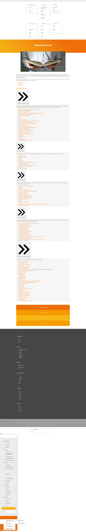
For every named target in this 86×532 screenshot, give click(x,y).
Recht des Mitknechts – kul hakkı (24, 292)
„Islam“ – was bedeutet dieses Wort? (25, 126)
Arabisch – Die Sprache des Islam (25, 264)
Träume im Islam (22, 299)
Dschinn (20, 116)
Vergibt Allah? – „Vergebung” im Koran (26, 140)
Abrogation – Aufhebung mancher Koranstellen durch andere (30, 109)
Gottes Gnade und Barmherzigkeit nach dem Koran (28, 123)
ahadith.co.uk (20, 83)
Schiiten (20, 200)
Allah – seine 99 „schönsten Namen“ (25, 110)
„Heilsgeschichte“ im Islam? (24, 228)
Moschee (20, 290)
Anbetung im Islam (22, 155)
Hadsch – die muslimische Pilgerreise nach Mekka (28, 162)
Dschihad (20, 158)
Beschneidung (21, 265)
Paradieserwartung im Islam (24, 132)
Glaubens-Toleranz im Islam (24, 227)
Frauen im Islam (21, 274)
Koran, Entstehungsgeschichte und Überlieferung (27, 127)
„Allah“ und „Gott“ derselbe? (24, 111)
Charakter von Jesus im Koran (24, 224)
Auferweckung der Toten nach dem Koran (26, 114)
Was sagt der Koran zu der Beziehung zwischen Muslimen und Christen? (31, 238)
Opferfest (20, 167)
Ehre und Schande (22, 269)
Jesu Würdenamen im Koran (24, 232)
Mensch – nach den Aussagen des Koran (26, 129)
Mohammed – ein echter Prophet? (25, 131)
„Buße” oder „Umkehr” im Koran (25, 266)
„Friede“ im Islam (22, 275)
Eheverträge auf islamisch (23, 268)
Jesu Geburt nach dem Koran (24, 229)
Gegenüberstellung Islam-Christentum (26, 225)
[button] (23, 97)
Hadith (20, 279)
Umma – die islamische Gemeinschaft (25, 300)
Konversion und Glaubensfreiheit (25, 233)
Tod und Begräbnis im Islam (24, 297)
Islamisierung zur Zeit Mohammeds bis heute (27, 164)
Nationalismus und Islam (23, 291)
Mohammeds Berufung (23, 192)
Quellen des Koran (22, 136)
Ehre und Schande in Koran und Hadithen (26, 270)
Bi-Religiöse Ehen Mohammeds (24, 189)
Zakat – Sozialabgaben (23, 168)
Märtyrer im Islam (22, 287)
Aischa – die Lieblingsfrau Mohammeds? (26, 185)
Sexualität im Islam (22, 296)
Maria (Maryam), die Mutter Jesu (25, 234)
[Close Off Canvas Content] (0, 531)
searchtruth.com (21, 84)
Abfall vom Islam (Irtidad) (23, 261)
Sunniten (20, 202)
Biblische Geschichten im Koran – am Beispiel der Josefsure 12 (30, 223)
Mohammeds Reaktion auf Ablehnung (25, 196)
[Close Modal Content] (1, 434)
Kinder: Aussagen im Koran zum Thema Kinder (27, 282)
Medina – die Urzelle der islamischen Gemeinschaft (28, 191)
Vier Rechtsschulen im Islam (24, 205)
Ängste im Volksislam (23, 262)
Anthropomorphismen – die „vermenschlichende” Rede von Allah (30, 113)
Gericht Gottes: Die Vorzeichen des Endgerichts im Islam (29, 120)
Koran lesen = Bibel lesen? (23, 240)
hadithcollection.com (22, 82)
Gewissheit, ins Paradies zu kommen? (25, 122)
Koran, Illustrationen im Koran (24, 128)
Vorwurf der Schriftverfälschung (24, 237)
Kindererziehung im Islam (23, 283)
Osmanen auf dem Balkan (23, 198)
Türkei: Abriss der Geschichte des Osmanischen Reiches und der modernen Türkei (33, 204)
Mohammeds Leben (22, 193)
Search (32, 429)
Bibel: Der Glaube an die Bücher (24, 115)
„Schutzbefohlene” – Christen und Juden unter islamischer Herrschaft (31, 236)
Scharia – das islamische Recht (24, 295)
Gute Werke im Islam (22, 278)
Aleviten (20, 188)
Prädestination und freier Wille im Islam (26, 133)
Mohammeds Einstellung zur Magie (25, 288)
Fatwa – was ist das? (22, 271)
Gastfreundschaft (22, 277)
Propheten (21, 135)
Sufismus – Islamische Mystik (24, 201)
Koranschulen (21, 284)
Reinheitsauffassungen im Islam (24, 293)
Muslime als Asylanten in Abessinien (25, 197)
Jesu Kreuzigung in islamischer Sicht (25, 231)
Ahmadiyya (21, 187)
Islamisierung (21, 163)
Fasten (20, 159)
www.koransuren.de (63, 79)
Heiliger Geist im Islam (23, 124)
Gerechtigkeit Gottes (22, 119)
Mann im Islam (21, 286)
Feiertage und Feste (22, 273)
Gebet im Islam (21, 160)
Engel (20, 118)
